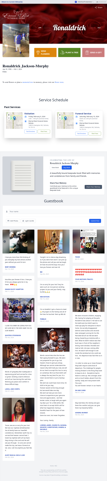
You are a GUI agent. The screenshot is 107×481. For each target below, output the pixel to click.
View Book (55, 167)
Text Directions (30, 131)
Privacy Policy (48, 472)
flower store (59, 82)
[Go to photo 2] (19, 252)
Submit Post (95, 221)
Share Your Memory (93, 187)
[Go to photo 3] (88, 252)
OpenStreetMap (55, 475)
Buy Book (67, 167)
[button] (14, 118)
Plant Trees (44, 131)
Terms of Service (59, 472)
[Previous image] (4, 241)
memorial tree (27, 82)
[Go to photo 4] (89, 252)
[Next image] (32, 241)
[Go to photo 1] (17, 252)
